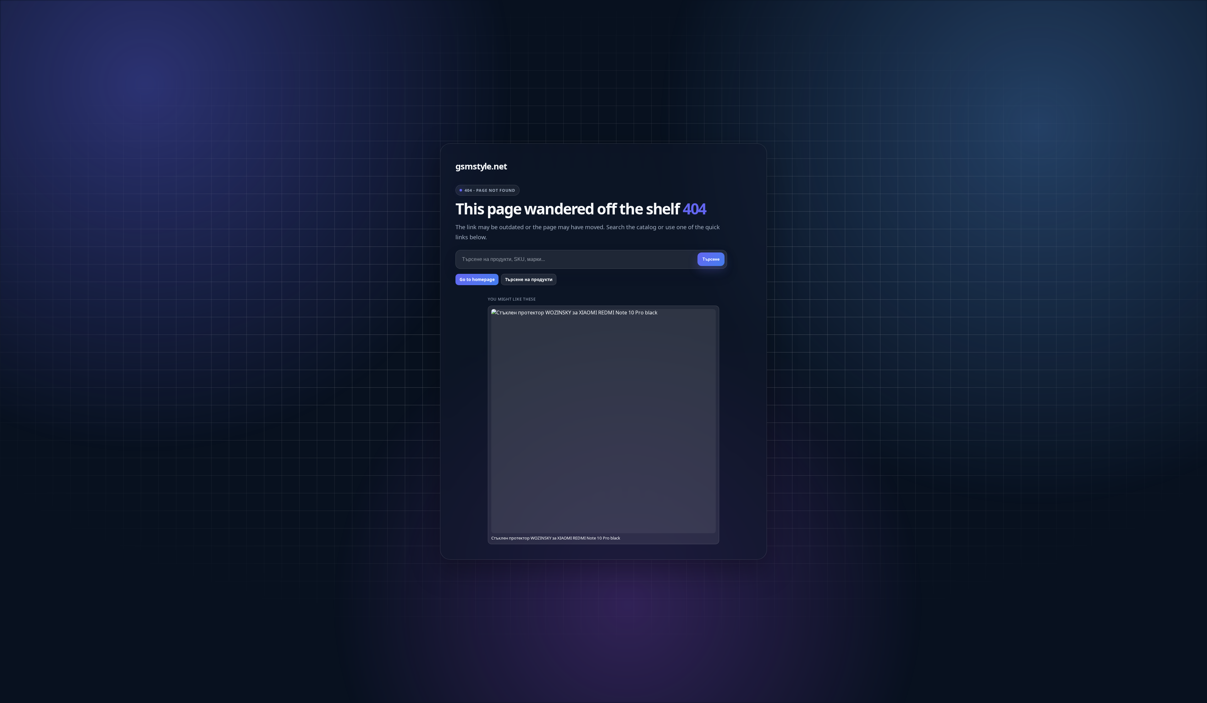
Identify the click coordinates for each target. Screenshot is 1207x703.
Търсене (711, 259)
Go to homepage (477, 279)
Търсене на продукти (529, 279)
